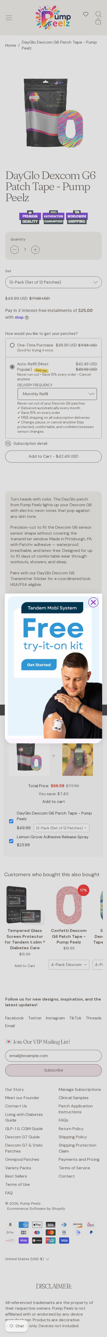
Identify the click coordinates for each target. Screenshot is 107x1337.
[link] (53, 666)
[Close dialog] (93, 602)
